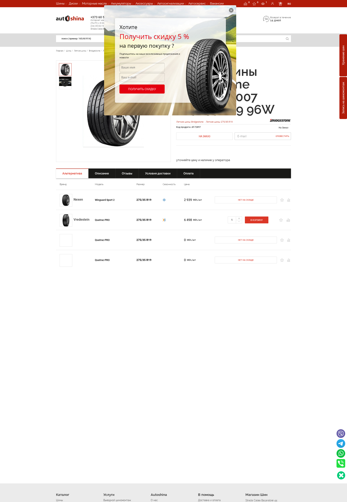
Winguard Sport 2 (105, 199)
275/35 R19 (143, 200)
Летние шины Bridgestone (190, 121)
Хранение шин (343, 55)
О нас (154, 500)
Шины (60, 3)
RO (289, 3)
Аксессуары (144, 3)
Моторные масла (94, 3)
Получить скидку (142, 89)
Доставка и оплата (209, 500)
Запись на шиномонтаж (343, 98)
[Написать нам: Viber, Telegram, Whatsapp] (341, 475)
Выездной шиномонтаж (117, 500)
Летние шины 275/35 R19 (219, 121)
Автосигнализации (170, 3)
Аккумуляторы (121, 3)
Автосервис (197, 3)
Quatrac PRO (102, 219)
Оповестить (282, 136)
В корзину (256, 220)
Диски (73, 3)
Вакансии (217, 3)
